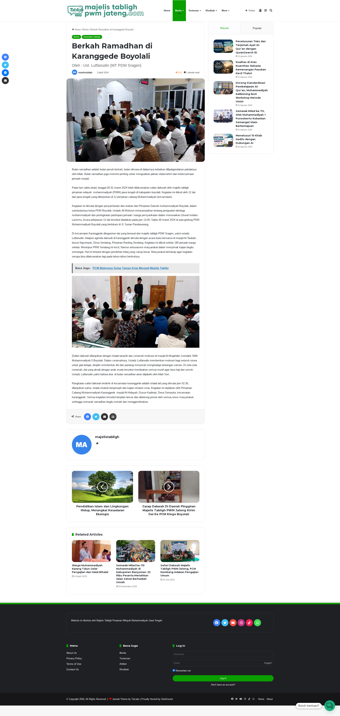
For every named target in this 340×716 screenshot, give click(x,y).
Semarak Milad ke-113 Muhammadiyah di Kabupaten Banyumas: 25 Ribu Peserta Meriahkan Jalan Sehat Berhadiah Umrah (133, 574)
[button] (329, 705)
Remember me (183, 670)
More (224, 10)
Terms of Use (73, 664)
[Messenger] (5, 72)
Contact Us (72, 669)
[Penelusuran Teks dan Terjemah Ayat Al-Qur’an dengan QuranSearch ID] (223, 46)
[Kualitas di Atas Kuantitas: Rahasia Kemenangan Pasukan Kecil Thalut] (223, 67)
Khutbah (210, 10)
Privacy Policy (74, 658)
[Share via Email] (104, 416)
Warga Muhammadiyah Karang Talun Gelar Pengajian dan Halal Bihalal (90, 569)
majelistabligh (85, 72)
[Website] (97, 443)
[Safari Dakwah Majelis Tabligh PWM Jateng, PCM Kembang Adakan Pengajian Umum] (179, 551)
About (270, 699)
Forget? (268, 663)
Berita (178, 10)
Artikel (123, 664)
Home (167, 10)
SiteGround (167, 699)
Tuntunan (193, 10)
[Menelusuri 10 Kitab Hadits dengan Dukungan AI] (223, 140)
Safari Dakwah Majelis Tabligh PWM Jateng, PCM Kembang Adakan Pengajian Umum (179, 570)
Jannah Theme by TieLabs (126, 699)
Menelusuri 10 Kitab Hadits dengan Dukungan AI (249, 139)
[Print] (113, 416)
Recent (224, 28)
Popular (257, 28)
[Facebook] (87, 416)
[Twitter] (96, 416)
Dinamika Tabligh (92, 37)
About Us (71, 653)
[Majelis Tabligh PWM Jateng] (106, 10)
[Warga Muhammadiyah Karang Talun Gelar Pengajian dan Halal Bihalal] (91, 551)
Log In (223, 678)
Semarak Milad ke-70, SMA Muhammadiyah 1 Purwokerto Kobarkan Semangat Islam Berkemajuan (250, 118)
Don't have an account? (223, 684)
